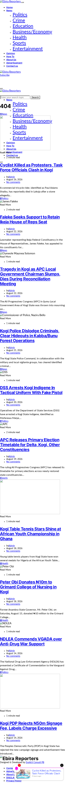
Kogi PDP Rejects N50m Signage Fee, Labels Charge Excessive (31, 726)
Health (20, 37)
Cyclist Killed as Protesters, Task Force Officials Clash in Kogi (31, 167)
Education (23, 26)
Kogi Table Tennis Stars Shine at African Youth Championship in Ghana (30, 533)
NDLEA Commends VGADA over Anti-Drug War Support (31, 641)
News (9, 10)
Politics (20, 15)
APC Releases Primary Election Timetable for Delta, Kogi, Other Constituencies (30, 444)
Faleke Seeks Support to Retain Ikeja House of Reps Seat (30, 219)
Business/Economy (32, 32)
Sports (19, 43)
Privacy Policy (13, 780)
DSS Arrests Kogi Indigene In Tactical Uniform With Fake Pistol (31, 390)
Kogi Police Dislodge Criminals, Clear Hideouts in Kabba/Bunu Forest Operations (29, 335)
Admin (12, 177)
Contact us (12, 66)
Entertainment (28, 49)
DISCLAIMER (13, 777)
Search (35, 97)
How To (10, 56)
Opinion (10, 53)
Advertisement (14, 62)
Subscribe (4, 75)
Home (9, 7)
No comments (13, 182)
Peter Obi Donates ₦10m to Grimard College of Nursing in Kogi (28, 586)
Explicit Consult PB (35, 762)
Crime (19, 20)
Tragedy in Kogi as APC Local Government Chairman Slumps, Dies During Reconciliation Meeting (30, 276)
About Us (11, 59)
